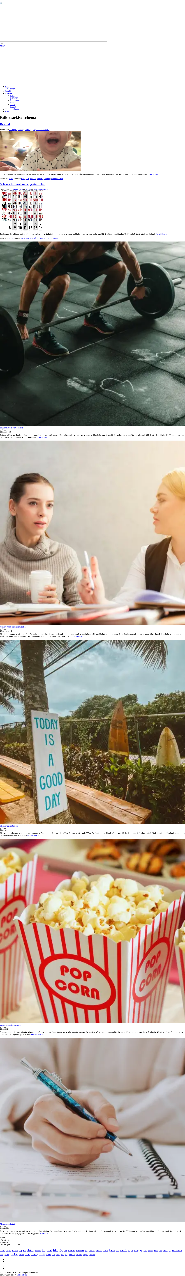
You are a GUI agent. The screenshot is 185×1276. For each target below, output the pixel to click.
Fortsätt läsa (154, 174)
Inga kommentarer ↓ (41, 130)
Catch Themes (22, 1275)
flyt (61, 1250)
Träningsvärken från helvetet (11, 428)
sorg (170, 1250)
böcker (15, 1250)
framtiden (80, 1250)
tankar (14, 1254)
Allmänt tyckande (12, 109)
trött (42, 1254)
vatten (58, 1255)
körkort (33, 179)
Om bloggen (10, 89)
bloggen (8, 1251)
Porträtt (13, 107)
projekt (150, 1251)
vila (66, 1255)
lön (117, 1250)
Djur (12, 102)
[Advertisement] (92, 65)
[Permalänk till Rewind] (40, 170)
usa (53, 1254)
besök (2, 1250)
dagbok (22, 1250)
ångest (85, 1255)
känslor (99, 1250)
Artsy (12, 95)
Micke (27, 130)
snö (160, 1251)
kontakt (92, 1250)
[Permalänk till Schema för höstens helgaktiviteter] (22, 230)
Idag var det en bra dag (9, 826)
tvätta (48, 1255)
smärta (156, 1251)
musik (123, 1250)
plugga (138, 1250)
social (165, 1250)
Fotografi (8, 93)
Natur (12, 105)
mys (130, 1250)
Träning (47, 179)
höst (27, 179)
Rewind (5, 124)
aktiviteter (25, 238)
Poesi (7, 111)
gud (86, 1251)
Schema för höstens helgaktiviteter (22, 184)
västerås (79, 1255)
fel (43, 1250)
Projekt (8, 91)
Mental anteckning (7, 1224)
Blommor (14, 98)
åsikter (92, 1255)
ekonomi (38, 1251)
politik (145, 1250)
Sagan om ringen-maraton (10, 1025)
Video (62, 1255)
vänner (72, 1254)
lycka (112, 1250)
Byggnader (14, 100)
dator (30, 1250)
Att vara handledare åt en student (13, 627)
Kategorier (4, 1242)
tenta (27, 1254)
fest (49, 1250)
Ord (11, 179)
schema (40, 179)
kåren (36, 238)
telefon (21, 1255)
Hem (7, 86)
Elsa (23, 179)
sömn (7, 1254)
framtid (71, 1250)
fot (65, 1250)
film (55, 1250)
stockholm (177, 1250)
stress (1, 1255)
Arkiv (2, 1238)
